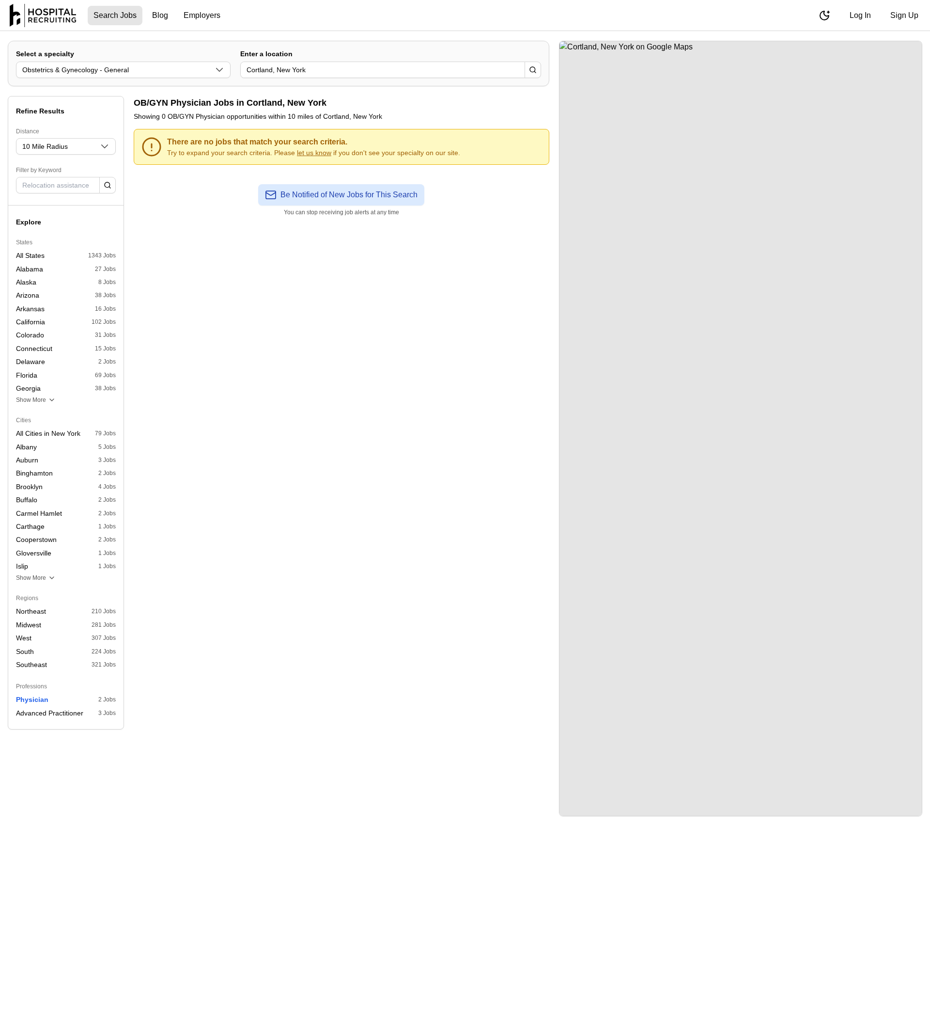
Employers (202, 15)
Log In (860, 15)
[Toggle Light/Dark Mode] (824, 15)
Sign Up (904, 15)
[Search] (533, 70)
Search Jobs (115, 15)
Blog (160, 15)
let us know (314, 153)
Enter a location (266, 54)
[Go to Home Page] (43, 15)
